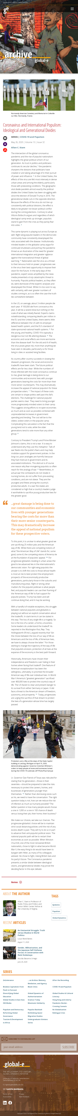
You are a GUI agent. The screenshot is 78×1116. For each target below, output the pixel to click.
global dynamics (59, 918)
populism (56, 911)
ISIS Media (7, 1003)
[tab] (35, 882)
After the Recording (61, 980)
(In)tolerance (8, 980)
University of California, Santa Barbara (15, 2)
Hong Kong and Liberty (62, 1000)
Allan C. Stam (18, 147)
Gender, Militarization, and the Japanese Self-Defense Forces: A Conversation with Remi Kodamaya (30, 951)
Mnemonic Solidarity (36, 1003)
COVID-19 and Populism (32, 137)
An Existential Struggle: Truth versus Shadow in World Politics (31, 932)
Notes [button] (14, 882)
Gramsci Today (34, 1000)
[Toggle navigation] (72, 8)
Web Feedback (24, 1097)
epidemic (56, 905)
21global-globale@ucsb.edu (13, 1085)
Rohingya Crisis (59, 1013)
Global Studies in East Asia (13, 1000)
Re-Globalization (59, 1009)
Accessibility (7, 1097)
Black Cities (32, 987)
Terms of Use (7, 1094)
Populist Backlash (35, 1009)
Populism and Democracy (13, 1009)
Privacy (21, 1094)
